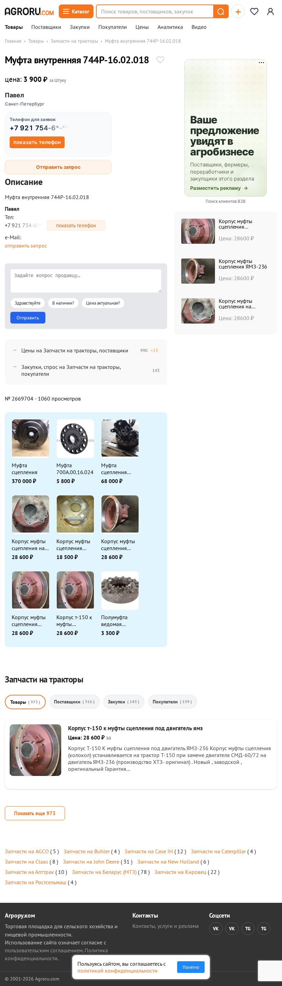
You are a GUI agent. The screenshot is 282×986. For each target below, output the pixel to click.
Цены (142, 27)
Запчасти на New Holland (168, 861)
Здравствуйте (28, 303)
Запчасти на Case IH (148, 851)
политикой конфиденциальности (117, 970)
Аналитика (170, 27)
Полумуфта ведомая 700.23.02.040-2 (119, 620)
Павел (14, 95)
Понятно (191, 967)
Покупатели (112, 27)
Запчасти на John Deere (91, 861)
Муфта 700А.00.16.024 (75, 468)
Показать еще (35, 813)
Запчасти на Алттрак (29, 871)
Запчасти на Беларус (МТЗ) (104, 871)
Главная (13, 41)
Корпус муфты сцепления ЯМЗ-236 (118, 544)
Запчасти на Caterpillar (218, 851)
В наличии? (63, 303)
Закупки (80, 27)
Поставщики (46, 27)
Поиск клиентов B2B (226, 201)
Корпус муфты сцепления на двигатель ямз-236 (29, 544)
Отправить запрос (58, 167)
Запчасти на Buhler (87, 851)
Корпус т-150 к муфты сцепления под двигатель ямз (74, 620)
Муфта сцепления (24, 468)
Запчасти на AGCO (27, 851)
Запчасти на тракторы (74, 41)
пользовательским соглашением (44, 950)
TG (248, 928)
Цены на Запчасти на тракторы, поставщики (74, 350)
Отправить (28, 318)
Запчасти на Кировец (180, 871)
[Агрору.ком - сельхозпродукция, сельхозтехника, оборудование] (29, 11)
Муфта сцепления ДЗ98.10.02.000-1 (120, 468)
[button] (220, 11)
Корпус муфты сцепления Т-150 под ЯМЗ (74, 544)
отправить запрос (26, 245)
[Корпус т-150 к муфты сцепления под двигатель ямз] (35, 773)
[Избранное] (254, 11)
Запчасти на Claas (26, 861)
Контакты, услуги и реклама (165, 925)
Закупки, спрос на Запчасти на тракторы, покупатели (71, 370)
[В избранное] (160, 60)
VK (216, 928)
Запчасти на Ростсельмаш (35, 882)
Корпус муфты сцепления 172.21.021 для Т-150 (30, 620)
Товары (14, 27)
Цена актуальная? (103, 303)
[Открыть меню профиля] (270, 11)
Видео (199, 27)
